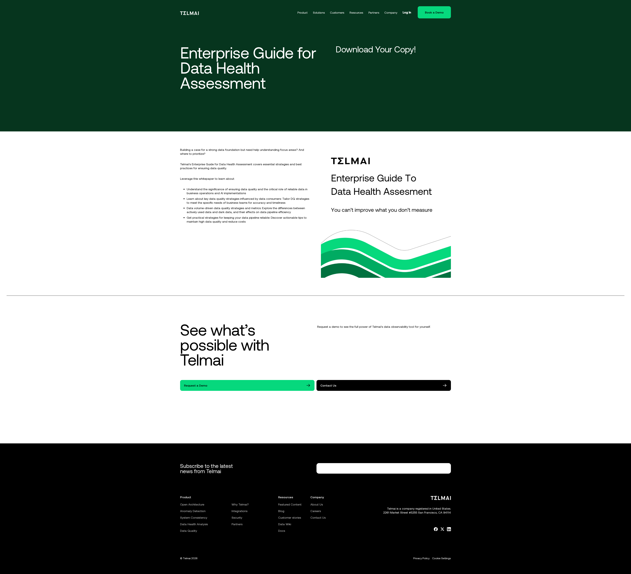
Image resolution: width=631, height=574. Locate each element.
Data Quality (188, 530)
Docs (281, 530)
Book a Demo (434, 12)
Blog (281, 511)
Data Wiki (284, 524)
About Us (316, 504)
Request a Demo (195, 385)
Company (317, 497)
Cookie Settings (441, 558)
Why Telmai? (240, 504)
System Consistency (193, 517)
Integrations (239, 511)
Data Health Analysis (194, 524)
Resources (285, 497)
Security (237, 517)
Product (185, 497)
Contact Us (328, 385)
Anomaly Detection (193, 511)
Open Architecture (192, 504)
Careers (315, 511)
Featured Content (290, 504)
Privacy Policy (421, 558)
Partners (237, 524)
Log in (407, 12)
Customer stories (289, 517)
